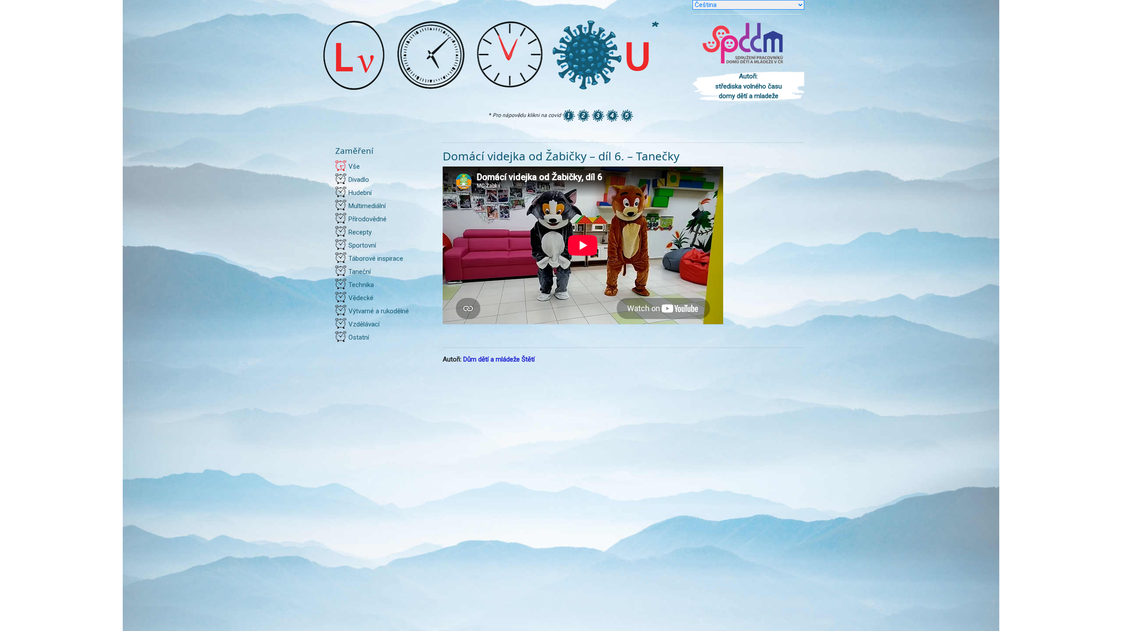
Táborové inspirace (375, 258)
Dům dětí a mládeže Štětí (499, 359)
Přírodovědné (367, 219)
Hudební (360, 193)
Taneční (359, 272)
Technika (361, 285)
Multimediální (367, 206)
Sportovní (362, 245)
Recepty (360, 232)
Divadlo (358, 180)
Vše (354, 166)
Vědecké (360, 298)
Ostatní (358, 337)
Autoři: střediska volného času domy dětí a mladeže (748, 86)
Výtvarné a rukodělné (378, 311)
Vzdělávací (364, 324)
